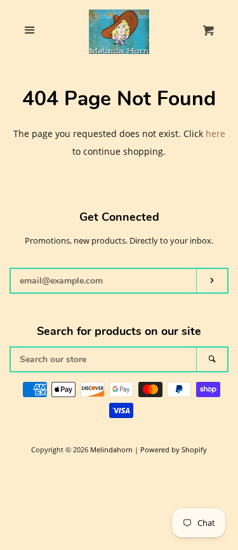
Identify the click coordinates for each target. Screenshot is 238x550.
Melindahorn (111, 449)
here (215, 134)
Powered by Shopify (173, 449)
